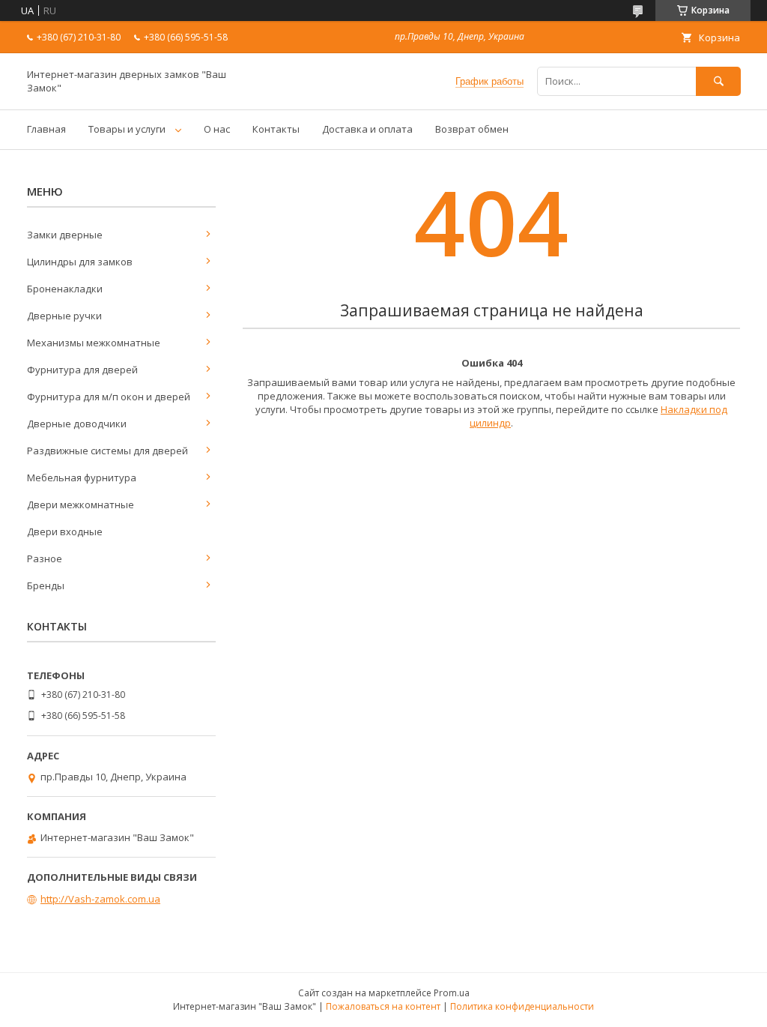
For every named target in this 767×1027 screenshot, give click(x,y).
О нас (217, 129)
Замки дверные (65, 234)
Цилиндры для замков (80, 261)
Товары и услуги (127, 129)
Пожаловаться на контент (383, 1006)
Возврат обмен (472, 129)
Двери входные (65, 531)
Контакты (276, 129)
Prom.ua (452, 993)
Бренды (45, 585)
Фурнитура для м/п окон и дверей (108, 396)
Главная (46, 129)
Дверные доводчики (77, 423)
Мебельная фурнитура (81, 477)
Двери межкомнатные (80, 504)
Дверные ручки (64, 315)
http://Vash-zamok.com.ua (100, 899)
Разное (44, 558)
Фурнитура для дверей (82, 369)
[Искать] (718, 81)
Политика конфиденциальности (522, 1006)
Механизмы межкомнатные (93, 342)
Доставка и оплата (367, 129)
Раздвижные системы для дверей (107, 450)
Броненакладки (65, 288)
